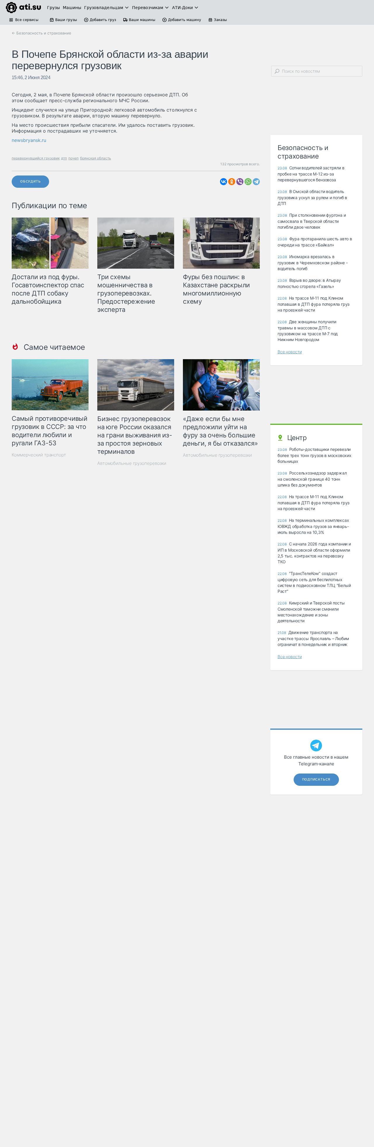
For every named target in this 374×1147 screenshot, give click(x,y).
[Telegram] (256, 181)
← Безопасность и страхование (41, 33)
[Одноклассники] (231, 181)
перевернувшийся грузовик (36, 158)
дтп (64, 158)
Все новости (290, 351)
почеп (73, 158)
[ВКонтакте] (223, 181)
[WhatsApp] (248, 181)
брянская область (95, 158)
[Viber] (239, 181)
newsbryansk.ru (29, 140)
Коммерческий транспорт (39, 455)
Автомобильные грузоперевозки (131, 463)
